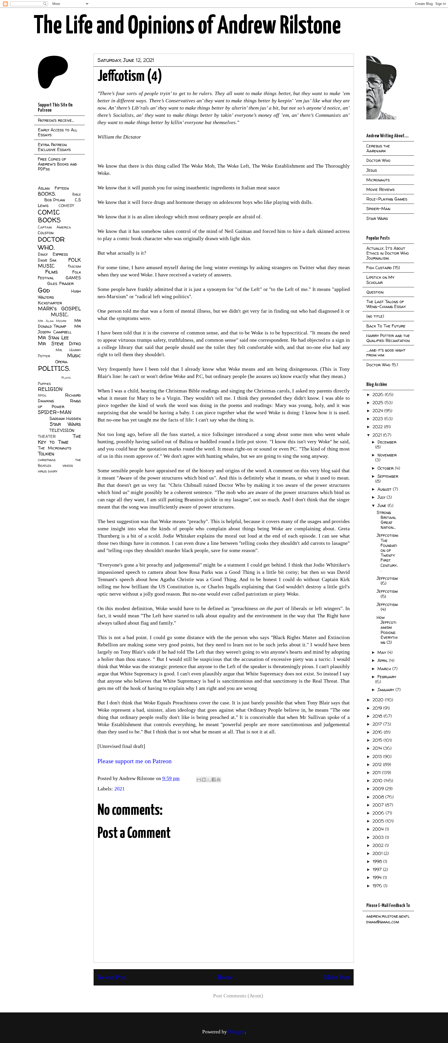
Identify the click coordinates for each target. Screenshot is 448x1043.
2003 (379, 837)
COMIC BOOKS (49, 216)
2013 (378, 756)
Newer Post (111, 977)
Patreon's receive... (56, 120)
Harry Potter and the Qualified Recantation (388, 338)
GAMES (73, 278)
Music (74, 355)
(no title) (375, 316)
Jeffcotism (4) (387, 607)
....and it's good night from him (385, 352)
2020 (379, 700)
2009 (379, 788)
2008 (379, 797)
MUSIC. (59, 314)
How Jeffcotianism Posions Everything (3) (387, 630)
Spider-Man (378, 208)
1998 (378, 861)
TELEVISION (61, 430)
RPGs (42, 395)
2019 (378, 708)
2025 (378, 402)
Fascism (74, 266)
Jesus (371, 170)
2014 (378, 748)
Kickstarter (50, 303)
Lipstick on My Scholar (380, 279)
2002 (379, 845)
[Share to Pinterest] (218, 779)
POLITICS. (54, 368)
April (383, 660)
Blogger (236, 1031)
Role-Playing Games (386, 199)
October (386, 468)
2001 (378, 853)
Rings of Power (59, 403)
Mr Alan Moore (52, 321)
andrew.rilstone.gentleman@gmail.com (388, 919)
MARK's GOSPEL (59, 308)
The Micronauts (54, 448)
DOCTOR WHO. (51, 243)
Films (51, 271)
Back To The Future (385, 326)
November (387, 455)
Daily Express (53, 254)
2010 (378, 780)
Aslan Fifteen (53, 188)
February (386, 677)
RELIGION (50, 389)
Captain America (54, 227)
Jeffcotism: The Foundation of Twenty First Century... (387, 552)
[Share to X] (208, 779)
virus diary (47, 471)
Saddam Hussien (65, 418)
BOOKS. (47, 193)
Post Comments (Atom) (238, 995)
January (386, 689)
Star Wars (65, 424)
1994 (378, 877)
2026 (379, 394)
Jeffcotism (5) (387, 593)
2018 (378, 716)
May (382, 652)
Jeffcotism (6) (387, 580)
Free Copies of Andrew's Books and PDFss (57, 164)
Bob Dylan (54, 200)
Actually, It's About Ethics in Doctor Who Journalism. (387, 253)
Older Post (336, 977)
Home (225, 977)
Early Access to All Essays (57, 132)
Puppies (44, 383)
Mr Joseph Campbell (59, 329)
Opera (61, 362)
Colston (45, 232)
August (385, 489)
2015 (378, 740)
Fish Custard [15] (383, 267)
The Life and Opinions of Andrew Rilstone (187, 26)
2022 (378, 427)
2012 (378, 764)
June (382, 505)
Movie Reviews (380, 189)
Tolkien (46, 453)
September (387, 476)
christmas (46, 459)
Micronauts (378, 180)
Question (374, 292)
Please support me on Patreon (134, 761)
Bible (76, 194)
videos (67, 465)
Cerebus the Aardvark (378, 148)
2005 (379, 821)
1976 (378, 886)
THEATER (47, 436)
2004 (379, 829)
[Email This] (198, 779)
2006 (379, 813)
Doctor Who (378, 160)
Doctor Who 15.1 (382, 365)
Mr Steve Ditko (59, 343)
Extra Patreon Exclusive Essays (54, 147)
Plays (66, 377)
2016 (378, 732)
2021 (119, 788)
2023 (378, 419)
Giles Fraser (60, 283)
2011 (377, 772)
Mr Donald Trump (59, 323)
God (44, 290)
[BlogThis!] (203, 779)
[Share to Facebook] (213, 779)
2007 (379, 805)
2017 (378, 724)
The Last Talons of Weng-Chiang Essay (386, 304)
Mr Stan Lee (53, 337)
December (386, 442)
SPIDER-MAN (54, 412)
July (382, 497)
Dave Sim (47, 260)
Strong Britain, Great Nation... (386, 520)
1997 (378, 869)
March (384, 668)
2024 (378, 410)
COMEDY (66, 205)
